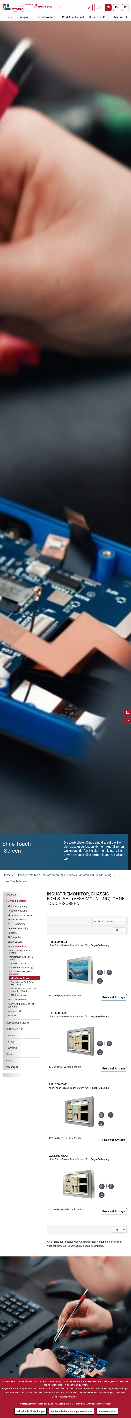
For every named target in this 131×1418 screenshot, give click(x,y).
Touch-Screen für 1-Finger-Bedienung (23, 983)
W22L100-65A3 (79, 1157)
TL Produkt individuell (17, 1022)
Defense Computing (18, 928)
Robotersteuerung (17, 910)
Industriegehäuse (17, 999)
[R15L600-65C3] (88, 968)
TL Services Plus (14, 1029)
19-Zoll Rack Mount (18, 963)
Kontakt (10, 1060)
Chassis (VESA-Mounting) (21, 967)
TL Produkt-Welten (16, 901)
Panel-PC (12, 933)
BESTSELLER (15, 941)
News (9, 1054)
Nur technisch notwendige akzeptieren (71, 1411)
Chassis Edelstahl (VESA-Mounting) (21, 972)
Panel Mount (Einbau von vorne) (21, 958)
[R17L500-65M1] (88, 1039)
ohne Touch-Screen (20, 978)
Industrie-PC (14, 1011)
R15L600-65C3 (79, 943)
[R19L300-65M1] (88, 1110)
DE (108, 7)
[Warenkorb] (97, 7)
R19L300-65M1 (79, 1086)
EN (117, 7)
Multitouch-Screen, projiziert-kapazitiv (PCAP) (24, 990)
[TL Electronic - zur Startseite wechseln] (14, 7)
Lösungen (11, 894)
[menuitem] (70, 7)
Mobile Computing (17, 906)
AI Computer (14, 937)
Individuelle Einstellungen (30, 1411)
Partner (10, 1041)
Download (11, 1048)
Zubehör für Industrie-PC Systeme (21, 1005)
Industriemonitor (17, 946)
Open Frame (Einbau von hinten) (20, 951)
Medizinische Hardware (20, 915)
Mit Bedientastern (19, 995)
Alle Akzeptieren (107, 1411)
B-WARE (12, 1015)
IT (125, 7)
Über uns (10, 1035)
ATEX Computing (17, 924)
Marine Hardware (17, 919)
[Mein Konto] (89, 7)
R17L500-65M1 (79, 1014)
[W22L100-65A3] (88, 1182)
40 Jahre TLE (13, 1067)
